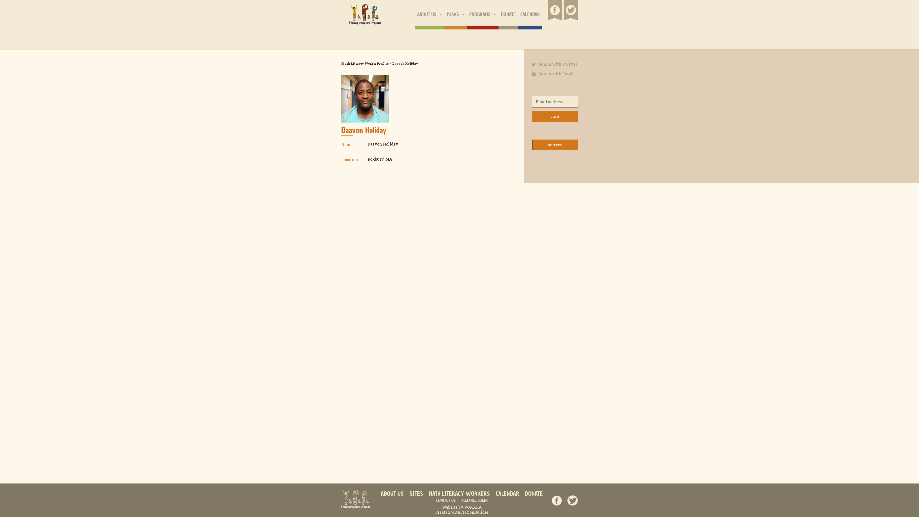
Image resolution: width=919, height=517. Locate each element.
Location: (350, 159)
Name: (347, 144)
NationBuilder (474, 512)
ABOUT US (392, 494)
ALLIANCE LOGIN (474, 500)
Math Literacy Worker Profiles (365, 63)
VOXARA (473, 507)
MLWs (453, 14)
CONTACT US (446, 500)
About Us (427, 14)
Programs (480, 14)
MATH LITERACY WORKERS (459, 494)
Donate (508, 14)
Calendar (530, 14)
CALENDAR (507, 494)
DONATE (534, 494)
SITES (416, 494)
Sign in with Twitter (556, 64)
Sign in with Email (555, 73)
